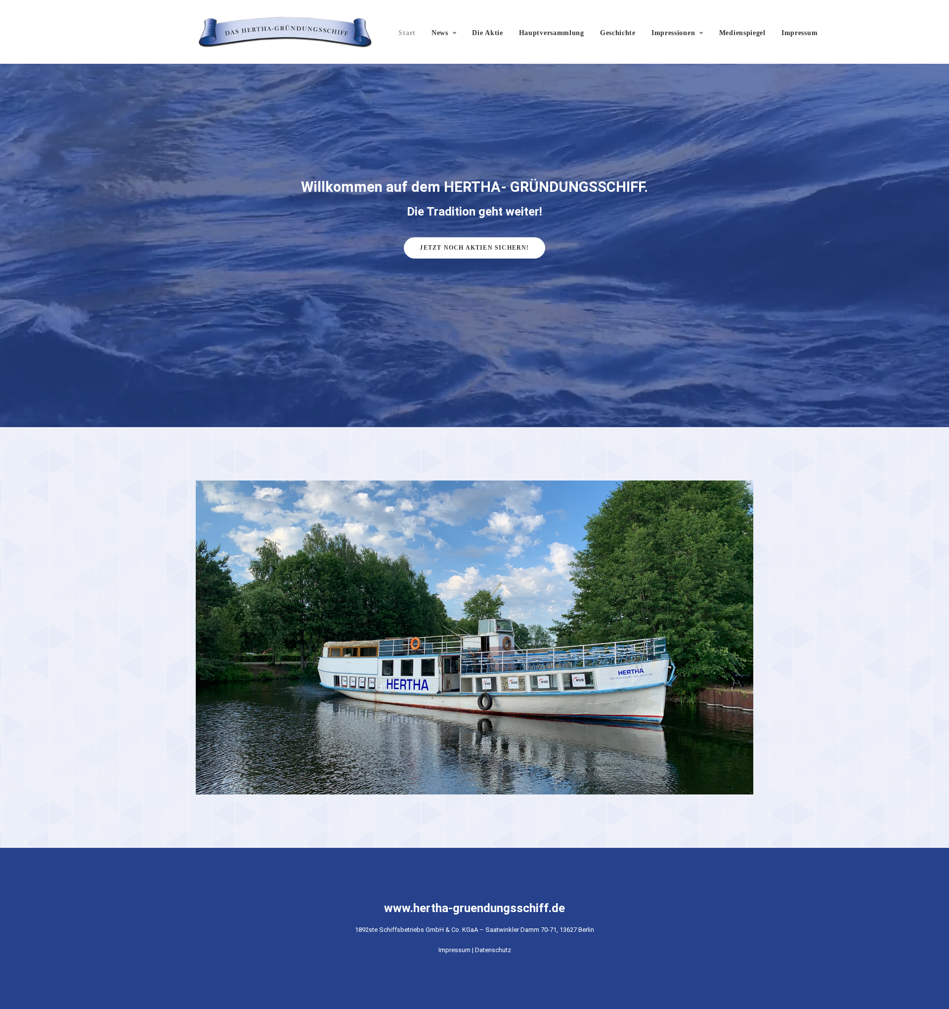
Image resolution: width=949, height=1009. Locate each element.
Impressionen (673, 33)
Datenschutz (493, 950)
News (439, 33)
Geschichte (618, 33)
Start (407, 33)
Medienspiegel (742, 33)
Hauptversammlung (551, 33)
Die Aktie (487, 33)
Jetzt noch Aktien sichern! (474, 247)
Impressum (799, 33)
